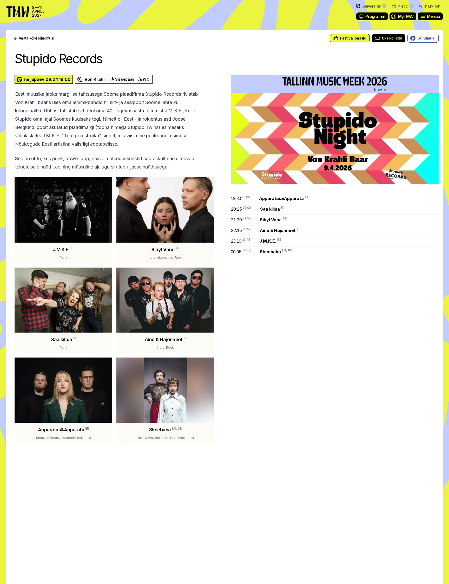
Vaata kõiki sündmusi (36, 38)
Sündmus (426, 38)
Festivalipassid (353, 38)
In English (432, 6)
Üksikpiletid (392, 38)
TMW (15, 6)
